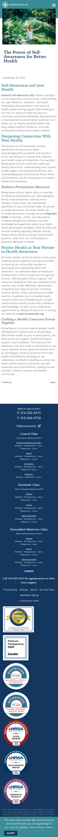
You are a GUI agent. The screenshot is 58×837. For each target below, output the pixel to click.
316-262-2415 (31, 412)
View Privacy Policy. (41, 827)
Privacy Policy (10, 589)
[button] (54, 5)
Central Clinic (29, 433)
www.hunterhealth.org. (31, 313)
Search (33, 589)
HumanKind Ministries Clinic (29, 529)
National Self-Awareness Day (17, 95)
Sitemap (24, 589)
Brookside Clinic (29, 484)
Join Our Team (47, 589)
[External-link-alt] (39, 426)
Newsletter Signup (29, 595)
